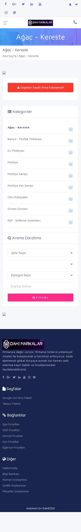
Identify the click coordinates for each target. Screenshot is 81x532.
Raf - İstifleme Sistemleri (24, 220)
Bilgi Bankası (10, 473)
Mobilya (13, 162)
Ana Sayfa (9, 56)
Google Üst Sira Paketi (17, 397)
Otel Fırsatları (11, 430)
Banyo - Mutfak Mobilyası (25, 139)
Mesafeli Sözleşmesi (15, 491)
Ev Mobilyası (16, 150)
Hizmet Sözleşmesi (14, 479)
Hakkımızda (9, 468)
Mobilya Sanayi (18, 174)
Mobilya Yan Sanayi (20, 185)
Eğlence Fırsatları (13, 447)
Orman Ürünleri (18, 208)
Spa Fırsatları (11, 424)
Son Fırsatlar (10, 441)
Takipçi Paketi (11, 403)
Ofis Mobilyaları (18, 197)
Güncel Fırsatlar (12, 435)
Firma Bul (41, 297)
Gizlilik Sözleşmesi (14, 485)
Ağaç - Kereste (18, 127)
